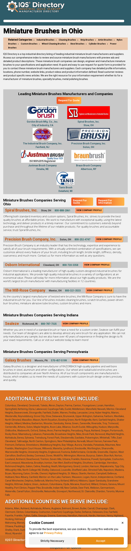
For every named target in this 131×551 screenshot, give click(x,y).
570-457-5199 (59, 360)
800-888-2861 (62, 210)
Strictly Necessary (52, 540)
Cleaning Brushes (67, 40)
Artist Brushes (105, 40)
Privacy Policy (53, 533)
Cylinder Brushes (97, 44)
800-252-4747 (82, 239)
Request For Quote (68, 100)
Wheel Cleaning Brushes (54, 44)
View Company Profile (89, 210)
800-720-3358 (70, 265)
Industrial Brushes (45, 40)
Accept (100, 540)
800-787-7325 (49, 323)
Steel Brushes (77, 44)
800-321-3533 (73, 290)
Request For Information (105, 201)
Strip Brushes (87, 40)
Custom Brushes (29, 44)
